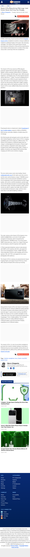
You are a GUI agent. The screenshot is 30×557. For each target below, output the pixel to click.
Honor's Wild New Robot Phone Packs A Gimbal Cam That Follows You (14, 426)
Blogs (2, 484)
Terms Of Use (15, 547)
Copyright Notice (23, 545)
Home (2, 477)
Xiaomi (19, 358)
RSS (4, 518)
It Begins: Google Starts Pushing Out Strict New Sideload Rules (14, 403)
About (2, 494)
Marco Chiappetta (13, 363)
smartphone (11, 358)
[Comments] (15, 16)
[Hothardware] (15, 2)
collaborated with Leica (6, 175)
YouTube (5, 516)
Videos (14, 488)
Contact (3, 501)
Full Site (3, 486)
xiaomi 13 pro (4, 360)
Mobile (14, 481)
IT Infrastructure (16, 484)
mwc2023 (24, 358)
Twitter (5, 511)
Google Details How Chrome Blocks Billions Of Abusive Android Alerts (14, 449)
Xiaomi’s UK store (5, 351)
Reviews (3, 479)
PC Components (17, 477)
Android (6, 358)
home (2, 5)
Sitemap (3, 488)
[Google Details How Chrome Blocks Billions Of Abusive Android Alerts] (15, 439)
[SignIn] (3, 2)
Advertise (3, 496)
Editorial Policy (16, 499)
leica (16, 358)
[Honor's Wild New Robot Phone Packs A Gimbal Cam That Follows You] (15, 416)
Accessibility (16, 494)
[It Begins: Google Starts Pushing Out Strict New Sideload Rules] (15, 393)
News (8, 5)
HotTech (3, 505)
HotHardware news (22, 373)
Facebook (5, 514)
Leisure (14, 486)
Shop (14, 496)
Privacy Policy (4, 503)
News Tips (3, 499)
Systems (15, 479)
